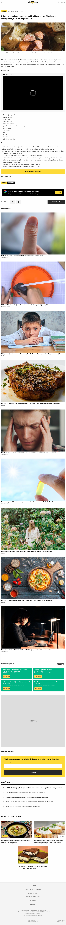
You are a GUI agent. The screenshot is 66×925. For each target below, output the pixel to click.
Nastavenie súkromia (33, 889)
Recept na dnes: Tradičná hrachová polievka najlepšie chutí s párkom (15, 841)
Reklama (33, 900)
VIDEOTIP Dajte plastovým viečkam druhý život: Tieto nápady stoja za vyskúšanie (34, 788)
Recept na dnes (11, 182)
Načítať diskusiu (56, 202)
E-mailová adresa (8, 763)
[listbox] (59, 782)
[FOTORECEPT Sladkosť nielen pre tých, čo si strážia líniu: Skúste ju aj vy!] (33, 854)
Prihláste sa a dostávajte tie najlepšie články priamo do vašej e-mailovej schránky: (32, 759)
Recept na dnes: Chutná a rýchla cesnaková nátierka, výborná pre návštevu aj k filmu (48, 841)
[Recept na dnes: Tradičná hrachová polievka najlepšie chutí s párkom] (16, 829)
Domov (33, 904)
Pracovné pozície (8, 664)
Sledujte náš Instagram (34, 171)
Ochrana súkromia (33, 897)
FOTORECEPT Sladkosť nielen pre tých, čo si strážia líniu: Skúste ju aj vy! (32, 867)
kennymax (30, 915)
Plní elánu (38, 835)
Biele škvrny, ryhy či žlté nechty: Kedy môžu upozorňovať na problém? (23, 806)
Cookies (33, 885)
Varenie (21, 861)
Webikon (40, 915)
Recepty (4, 11)
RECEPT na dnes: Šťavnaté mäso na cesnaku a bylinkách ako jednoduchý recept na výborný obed (29, 801)
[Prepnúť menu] (2, 2)
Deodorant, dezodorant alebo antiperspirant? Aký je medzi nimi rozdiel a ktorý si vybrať (27, 797)
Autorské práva (33, 893)
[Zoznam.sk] (61, 2)
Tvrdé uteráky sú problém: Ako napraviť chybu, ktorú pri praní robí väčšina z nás (25, 792)
